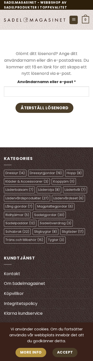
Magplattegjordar (55, 206)
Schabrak (17, 231)
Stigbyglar (45, 231)
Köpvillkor (14, 293)
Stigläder (72, 231)
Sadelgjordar (49, 215)
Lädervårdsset (68, 198)
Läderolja (49, 189)
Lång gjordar (18, 206)
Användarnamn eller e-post (53, 81)
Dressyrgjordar (46, 173)
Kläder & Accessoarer (26, 181)
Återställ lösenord (44, 108)
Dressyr (15, 173)
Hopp (74, 173)
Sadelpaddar (20, 223)
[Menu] (73, 20)
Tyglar (56, 240)
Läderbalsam (19, 189)
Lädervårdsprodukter (27, 198)
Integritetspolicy (20, 303)
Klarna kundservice (23, 313)
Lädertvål (75, 189)
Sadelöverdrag (55, 223)
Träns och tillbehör (24, 240)
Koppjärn (63, 181)
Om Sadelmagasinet (24, 283)
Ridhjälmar (17, 215)
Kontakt (12, 274)
